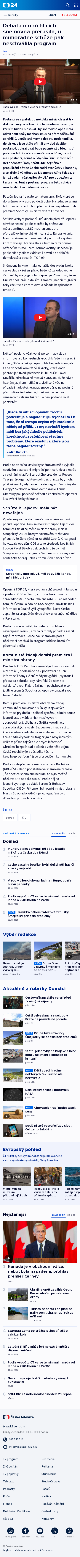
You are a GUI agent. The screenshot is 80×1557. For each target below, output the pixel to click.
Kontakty (47, 1518)
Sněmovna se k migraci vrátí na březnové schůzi (30, 107)
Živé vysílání (10, 1466)
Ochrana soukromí (25, 1550)
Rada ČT (46, 1489)
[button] (40, 81)
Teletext (8, 1481)
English (7, 1550)
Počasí (7, 1496)
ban (5, 51)
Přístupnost (47, 1550)
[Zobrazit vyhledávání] (68, 5)
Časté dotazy (49, 1511)
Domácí (10, 817)
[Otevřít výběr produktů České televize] (76, 5)
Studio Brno (49, 1474)
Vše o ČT (8, 1518)
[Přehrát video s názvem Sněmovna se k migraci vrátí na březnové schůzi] (40, 81)
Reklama (47, 1466)
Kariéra (46, 1496)
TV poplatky (10, 1474)
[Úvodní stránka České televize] (18, 1417)
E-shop (7, 1504)
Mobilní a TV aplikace (16, 1511)
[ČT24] (10, 5)
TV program (10, 1459)
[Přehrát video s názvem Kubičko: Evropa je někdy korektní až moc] (40, 317)
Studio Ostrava (50, 1481)
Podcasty (9, 1489)
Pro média (48, 1459)
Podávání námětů (52, 1504)
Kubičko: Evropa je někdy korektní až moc (27, 341)
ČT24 (25, 817)
